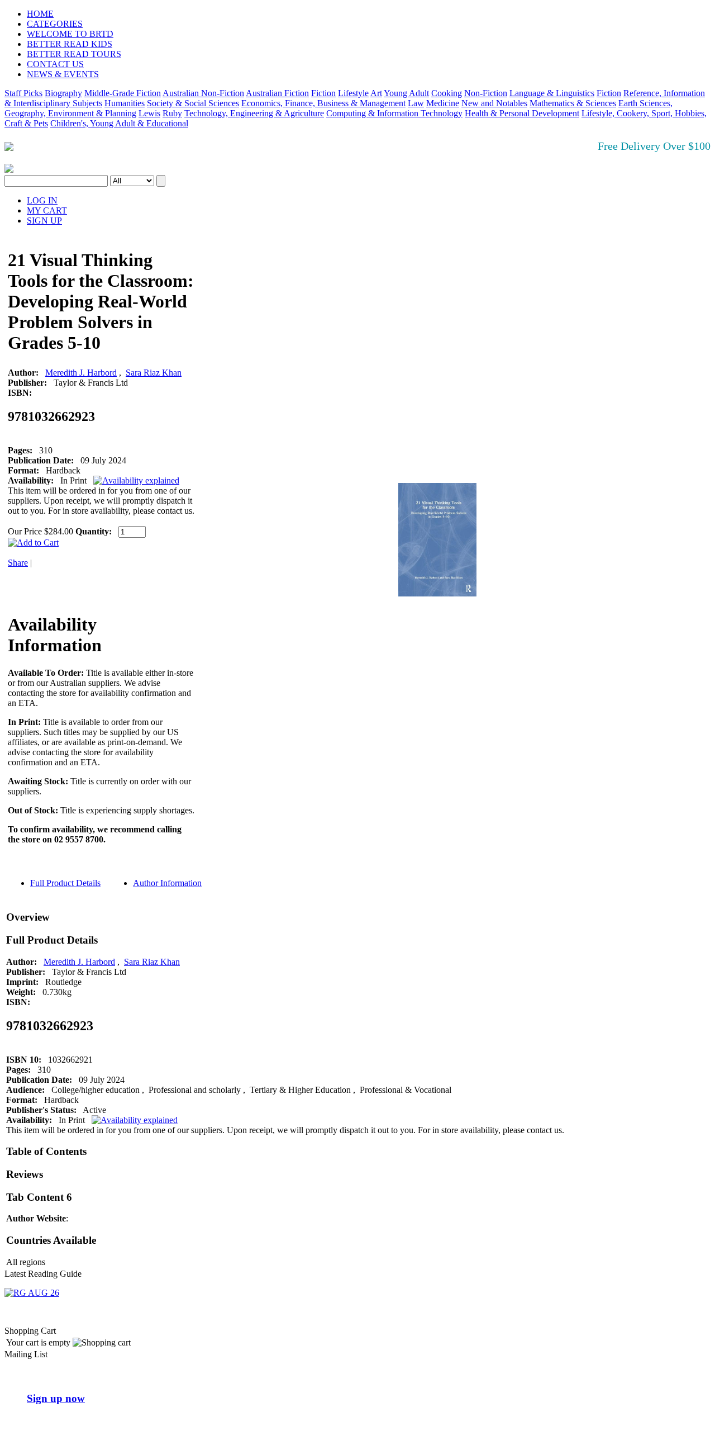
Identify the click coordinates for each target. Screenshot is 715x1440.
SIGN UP (44, 220)
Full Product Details (65, 883)
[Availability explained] (136, 480)
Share (18, 562)
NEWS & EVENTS (63, 74)
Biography (63, 93)
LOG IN (42, 200)
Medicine (442, 103)
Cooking (446, 93)
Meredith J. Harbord (81, 372)
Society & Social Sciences (193, 103)
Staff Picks (23, 93)
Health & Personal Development (522, 113)
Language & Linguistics (551, 93)
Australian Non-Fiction (203, 93)
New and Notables (494, 103)
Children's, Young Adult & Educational (119, 123)
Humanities (124, 103)
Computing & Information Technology (394, 113)
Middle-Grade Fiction (122, 93)
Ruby (172, 113)
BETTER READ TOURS (74, 54)
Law (416, 103)
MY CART (47, 210)
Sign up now (56, 1398)
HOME (40, 13)
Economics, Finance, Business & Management (323, 103)
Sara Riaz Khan (154, 372)
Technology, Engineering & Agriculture (254, 113)
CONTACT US (55, 64)
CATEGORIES (55, 24)
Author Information (167, 883)
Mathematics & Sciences (573, 103)
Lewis (149, 113)
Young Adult (406, 93)
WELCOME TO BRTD (70, 34)
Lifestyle (353, 93)
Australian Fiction (277, 93)
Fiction (323, 93)
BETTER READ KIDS (69, 44)
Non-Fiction (485, 93)
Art (376, 93)
